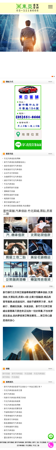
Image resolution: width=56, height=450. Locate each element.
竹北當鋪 (28, 374)
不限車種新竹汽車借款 (13, 416)
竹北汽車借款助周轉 (12, 158)
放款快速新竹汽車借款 (13, 166)
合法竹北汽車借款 (11, 173)
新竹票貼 (6, 377)
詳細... (51, 286)
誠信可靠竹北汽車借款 (13, 180)
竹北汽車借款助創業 (12, 401)
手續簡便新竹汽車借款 (13, 412)
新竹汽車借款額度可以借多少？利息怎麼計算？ (23, 387)
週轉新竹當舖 (9, 191)
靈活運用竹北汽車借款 (13, 438)
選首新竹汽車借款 (11, 419)
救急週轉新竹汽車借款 (13, 423)
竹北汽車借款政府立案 (13, 390)
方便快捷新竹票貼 (11, 427)
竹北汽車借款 (9, 184)
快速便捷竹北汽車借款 (13, 434)
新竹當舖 (6, 374)
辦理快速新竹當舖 (11, 195)
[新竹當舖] (28, 46)
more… (51, 82)
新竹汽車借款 (17, 374)
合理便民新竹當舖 (11, 188)
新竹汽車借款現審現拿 (13, 408)
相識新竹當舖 (9, 198)
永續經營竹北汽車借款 (13, 177)
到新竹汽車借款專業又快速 (15, 398)
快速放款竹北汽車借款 (13, 169)
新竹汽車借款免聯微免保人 (15, 162)
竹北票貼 (15, 377)
